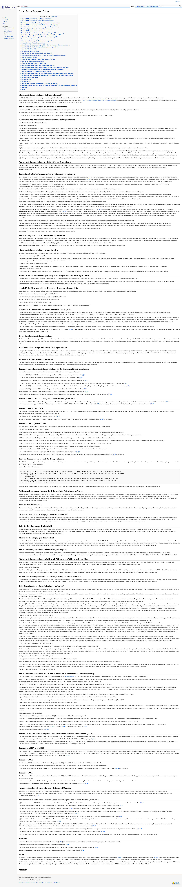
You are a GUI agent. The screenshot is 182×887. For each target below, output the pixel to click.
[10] (85, 389)
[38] (60, 841)
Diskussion (24, 6)
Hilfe (4, 23)
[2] (99, 209)
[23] (46, 729)
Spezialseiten (7, 33)
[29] (141, 803)
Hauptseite (5, 18)
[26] (116, 768)
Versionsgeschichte (152, 6)
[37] (102, 831)
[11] (86, 391)
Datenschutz (21, 882)
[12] (109, 394)
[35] (93, 826)
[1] (88, 179)
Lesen (132, 6)
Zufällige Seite (6, 20)
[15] (151, 404)
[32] (76, 813)
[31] (70, 808)
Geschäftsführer (69, 676)
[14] (98, 404)
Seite (18, 6)
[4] (69, 329)
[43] (155, 857)
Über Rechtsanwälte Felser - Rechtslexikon (35, 882)
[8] (125, 383)
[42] (119, 857)
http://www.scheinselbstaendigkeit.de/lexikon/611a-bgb (98, 100)
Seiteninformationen (9, 38)
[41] (82, 850)
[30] (120, 805)
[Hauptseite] (8, 7)
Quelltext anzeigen (141, 6)
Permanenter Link (8, 36)
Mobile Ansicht (56, 882)
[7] (85, 380)
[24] (93, 738)
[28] (36, 795)
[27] (86, 783)
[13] (167, 402)
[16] (57, 416)
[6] (80, 377)
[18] (77, 451)
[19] (113, 454)
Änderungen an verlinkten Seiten (8, 30)
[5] (83, 375)
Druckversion (7, 34)
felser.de (5, 21)
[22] (85, 726)
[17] (101, 419)
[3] (64, 211)
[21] (63, 726)
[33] (120, 816)
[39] (67, 844)
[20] (51, 726)
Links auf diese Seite (9, 28)
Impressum (49, 882)
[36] (139, 828)
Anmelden (177, 1)
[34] (58, 821)
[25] (67, 755)
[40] (96, 847)
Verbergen (54, 16)
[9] (128, 386)
